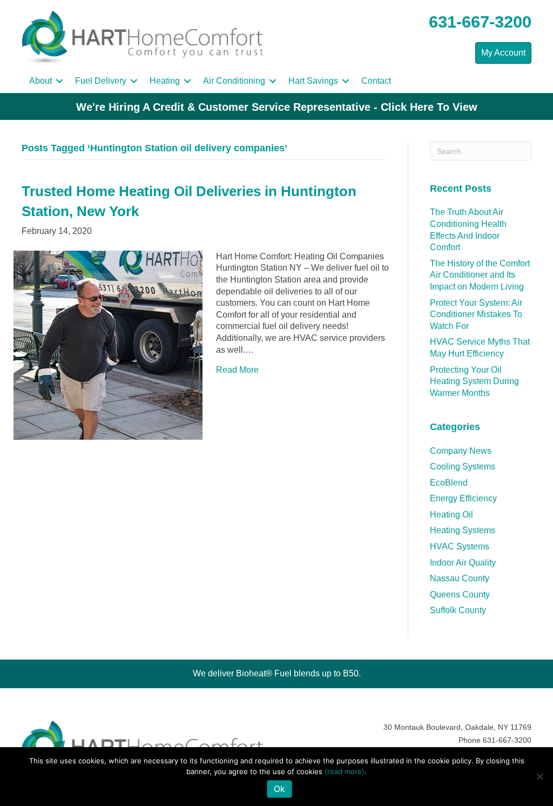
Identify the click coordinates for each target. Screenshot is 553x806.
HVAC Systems (459, 546)
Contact (376, 80)
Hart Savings (313, 80)
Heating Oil (451, 514)
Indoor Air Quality (463, 562)
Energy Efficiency (463, 498)
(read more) (345, 771)
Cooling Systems (462, 466)
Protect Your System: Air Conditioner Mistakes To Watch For (476, 314)
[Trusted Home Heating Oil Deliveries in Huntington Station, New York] (108, 344)
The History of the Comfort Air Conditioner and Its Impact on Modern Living (480, 275)
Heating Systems (462, 530)
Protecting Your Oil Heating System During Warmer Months (474, 381)
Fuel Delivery (100, 80)
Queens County (460, 594)
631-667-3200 (480, 21)
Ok (279, 788)
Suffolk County (458, 610)
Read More (237, 369)
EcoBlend (449, 482)
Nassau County (459, 578)
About (40, 80)
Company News (460, 450)
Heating (165, 80)
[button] (59, 81)
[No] (539, 776)
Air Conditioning (234, 80)
